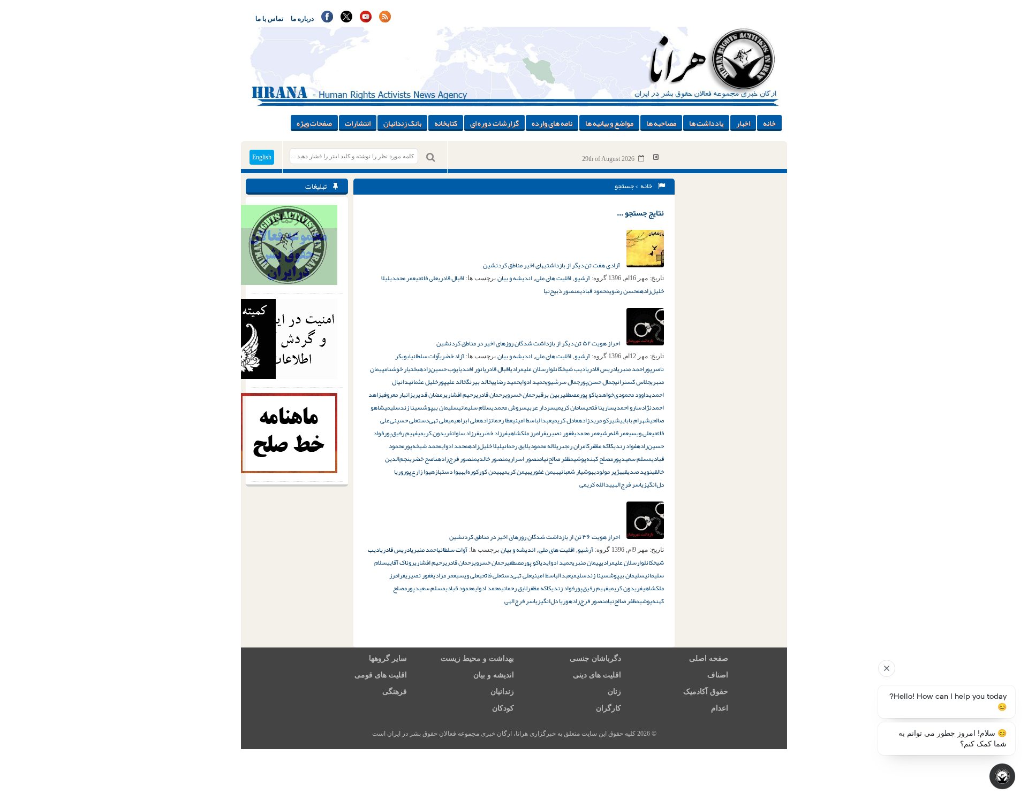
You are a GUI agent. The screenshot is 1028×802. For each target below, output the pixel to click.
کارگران (608, 708)
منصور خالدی (492, 458)
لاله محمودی (542, 445)
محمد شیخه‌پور (423, 445)
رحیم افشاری (460, 394)
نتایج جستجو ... (640, 213)
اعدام (719, 708)
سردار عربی (541, 407)
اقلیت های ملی (553, 278)
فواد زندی (625, 445)
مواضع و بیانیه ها (609, 122)
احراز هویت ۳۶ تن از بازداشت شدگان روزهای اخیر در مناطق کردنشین (535, 536)
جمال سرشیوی (563, 381)
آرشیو (582, 278)
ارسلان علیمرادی (530, 369)
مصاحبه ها (661, 122)
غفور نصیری (560, 433)
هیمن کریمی (516, 471)
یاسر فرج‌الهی (628, 484)
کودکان (503, 708)
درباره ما (302, 18)
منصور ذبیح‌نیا (561, 290)
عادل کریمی (564, 420)
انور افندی (472, 369)
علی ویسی (640, 433)
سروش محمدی (509, 407)
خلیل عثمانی (423, 381)
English (261, 157)
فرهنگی (394, 692)
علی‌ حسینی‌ (404, 420)
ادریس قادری (602, 369)
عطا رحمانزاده (495, 420)
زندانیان (502, 692)
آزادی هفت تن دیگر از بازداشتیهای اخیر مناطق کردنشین (552, 265)
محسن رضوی (624, 290)
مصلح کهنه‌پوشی (593, 458)
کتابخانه (445, 122)
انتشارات (358, 122)
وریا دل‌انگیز (553, 601)
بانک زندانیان (402, 122)
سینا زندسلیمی (403, 407)
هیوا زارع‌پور (419, 471)
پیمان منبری (586, 562)
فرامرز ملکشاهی (527, 433)
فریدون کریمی (435, 433)
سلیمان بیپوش (440, 407)
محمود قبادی (594, 290)
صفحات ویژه (314, 122)
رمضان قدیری (429, 394)
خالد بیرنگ (479, 381)
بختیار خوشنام (401, 369)
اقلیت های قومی (380, 675)
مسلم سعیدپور (632, 458)
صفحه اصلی (708, 658)
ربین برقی (550, 394)
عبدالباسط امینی (531, 420)
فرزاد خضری (493, 433)
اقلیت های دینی (597, 675)
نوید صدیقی (637, 471)
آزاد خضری (452, 356)
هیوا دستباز (449, 471)
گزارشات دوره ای (494, 122)
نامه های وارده (552, 122)
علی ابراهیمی (463, 420)
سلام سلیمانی (475, 407)
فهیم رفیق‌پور (401, 433)
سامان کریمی (570, 407)
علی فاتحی (426, 278)
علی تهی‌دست (433, 420)
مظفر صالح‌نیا (557, 458)
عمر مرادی (444, 575)
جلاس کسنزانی (633, 381)
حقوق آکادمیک (705, 692)
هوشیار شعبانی (576, 471)
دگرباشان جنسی (595, 658)
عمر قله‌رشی (614, 433)
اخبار (743, 122)
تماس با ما (269, 18)
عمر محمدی (402, 278)
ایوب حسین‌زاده (439, 369)
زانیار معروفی (397, 394)
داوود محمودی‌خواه (625, 394)
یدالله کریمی (595, 484)
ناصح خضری (423, 458)
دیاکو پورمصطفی (582, 394)
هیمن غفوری (544, 471)
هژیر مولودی (608, 471)
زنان (614, 692)
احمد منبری (630, 369)
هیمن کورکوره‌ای (483, 471)
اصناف (717, 675)
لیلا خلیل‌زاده (485, 445)
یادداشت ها (706, 122)
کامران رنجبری (572, 445)
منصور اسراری (525, 458)
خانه (769, 122)
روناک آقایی (400, 562)
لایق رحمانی (515, 445)
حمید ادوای (533, 381)
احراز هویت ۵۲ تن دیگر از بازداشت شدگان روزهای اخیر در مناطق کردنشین (528, 343)
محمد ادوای (455, 445)
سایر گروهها (388, 658)
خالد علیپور (452, 381)
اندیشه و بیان (514, 278)
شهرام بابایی (635, 420)
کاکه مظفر (601, 445)
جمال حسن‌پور (597, 381)
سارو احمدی (627, 407)
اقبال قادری (451, 278)
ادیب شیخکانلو (568, 369)
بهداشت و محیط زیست (477, 658)
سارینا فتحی (600, 407)
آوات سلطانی (425, 356)
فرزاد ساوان (465, 433)
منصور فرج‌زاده (457, 458)
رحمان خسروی (521, 394)
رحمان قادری (490, 394)
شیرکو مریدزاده (599, 420)
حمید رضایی (506, 381)
